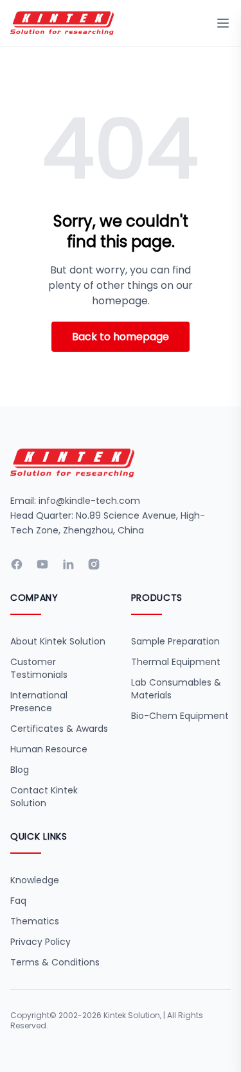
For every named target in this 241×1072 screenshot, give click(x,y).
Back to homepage (120, 336)
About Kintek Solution (57, 641)
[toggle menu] (223, 23)
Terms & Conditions (55, 962)
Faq (18, 900)
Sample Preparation (175, 641)
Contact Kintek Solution (44, 796)
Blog (19, 769)
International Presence (38, 701)
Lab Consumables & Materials (176, 689)
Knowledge (34, 880)
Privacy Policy (40, 941)
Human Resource (48, 749)
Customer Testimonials (38, 668)
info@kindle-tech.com (89, 500)
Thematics (34, 921)
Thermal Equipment (175, 661)
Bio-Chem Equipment (180, 715)
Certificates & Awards (59, 728)
